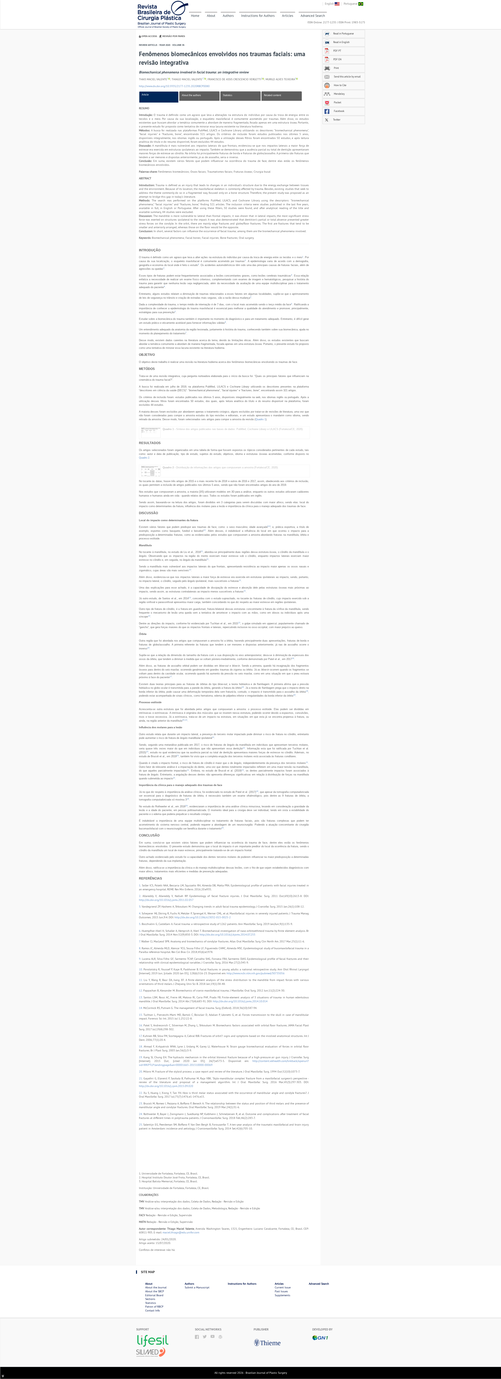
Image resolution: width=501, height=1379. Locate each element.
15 (239, 623)
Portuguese (351, 3)
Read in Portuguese (343, 33)
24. (141, 1114)
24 (186, 806)
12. (141, 990)
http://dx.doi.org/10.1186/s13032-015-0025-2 (203, 917)
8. (140, 948)
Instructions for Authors (258, 16)
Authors (228, 16)
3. (140, 906)
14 (149, 616)
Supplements (282, 1295)
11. (141, 980)
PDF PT (337, 50)
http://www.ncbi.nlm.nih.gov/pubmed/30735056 (256, 973)
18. (141, 1046)
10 (204, 530)
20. (141, 1071)
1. (140, 885)
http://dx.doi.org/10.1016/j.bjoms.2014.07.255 (227, 934)
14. (141, 1008)
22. (141, 1093)
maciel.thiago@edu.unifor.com (181, 1232)
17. (141, 1036)
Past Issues (281, 1291)
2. (140, 896)
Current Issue (283, 1287)
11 (202, 551)
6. (140, 931)
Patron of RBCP (154, 1306)
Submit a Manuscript (197, 1287)
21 (186, 720)
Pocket (337, 102)
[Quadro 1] (151, 432)
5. (140, 924)
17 (171, 676)
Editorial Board (154, 1295)
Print (336, 67)
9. (140, 959)
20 (183, 720)
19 (294, 695)
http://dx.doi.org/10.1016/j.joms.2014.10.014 (240, 1001)
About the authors (191, 95)
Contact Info (152, 1310)
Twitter (336, 119)
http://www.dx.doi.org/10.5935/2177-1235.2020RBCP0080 (174, 86)
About (211, 16)
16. (141, 1025)
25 (222, 828)
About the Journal (156, 1287)
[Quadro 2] (151, 470)
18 (242, 687)
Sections (150, 1299)
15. (141, 1015)
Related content (272, 95)
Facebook (338, 111)
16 (148, 648)
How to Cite (339, 85)
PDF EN (337, 59)
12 (190, 570)
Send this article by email (347, 76)
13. (141, 997)
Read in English (341, 42)
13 (190, 598)
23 (178, 755)
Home (195, 16)
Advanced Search (313, 16)
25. (141, 1124)
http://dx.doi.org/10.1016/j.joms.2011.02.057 (166, 900)
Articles (287, 16)
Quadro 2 (144, 457)
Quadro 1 (260, 419)
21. (141, 1078)
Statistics (227, 95)
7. (140, 941)
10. (141, 969)
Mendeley (339, 93)
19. (141, 1057)
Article (145, 94)
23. (141, 1103)
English (330, 3)
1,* (203, 78)
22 (244, 748)
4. (140, 913)
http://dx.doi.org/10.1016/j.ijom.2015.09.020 (166, 1086)
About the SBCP (154, 1291)
